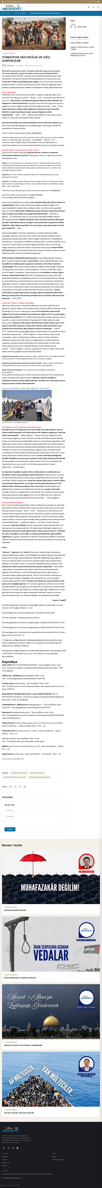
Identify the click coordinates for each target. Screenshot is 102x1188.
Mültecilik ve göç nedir (37, 773)
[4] (23, 258)
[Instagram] (96, 2)
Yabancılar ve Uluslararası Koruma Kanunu (24, 618)
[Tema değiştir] (89, 7)
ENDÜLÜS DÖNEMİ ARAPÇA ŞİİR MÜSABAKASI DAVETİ (81, 54)
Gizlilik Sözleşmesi (58, 1160)
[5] (26, 275)
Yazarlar (4, 1160)
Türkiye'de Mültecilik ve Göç (19, 773)
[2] (16, 250)
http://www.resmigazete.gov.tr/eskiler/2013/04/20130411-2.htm (41, 627)
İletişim (4, 1165)
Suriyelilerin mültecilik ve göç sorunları (14, 777)
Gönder (10, 829)
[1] (65, 600)
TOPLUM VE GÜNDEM (20, 13)
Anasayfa (7, 13)
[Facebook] (90, 2)
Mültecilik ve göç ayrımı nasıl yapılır (39, 777)
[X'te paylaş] (15, 787)
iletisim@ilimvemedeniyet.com (12, 1178)
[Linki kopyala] (25, 787)
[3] (11, 258)
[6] (22, 317)
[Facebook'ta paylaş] (10, 787)
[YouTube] (99, 2)
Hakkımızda (5, 1162)
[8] (39, 522)
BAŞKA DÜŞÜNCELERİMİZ (79, 43)
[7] (10, 450)
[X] (93, 2)
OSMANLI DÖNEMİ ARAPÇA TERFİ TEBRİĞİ (82, 48)
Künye (54, 1157)
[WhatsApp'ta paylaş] (20, 787)
